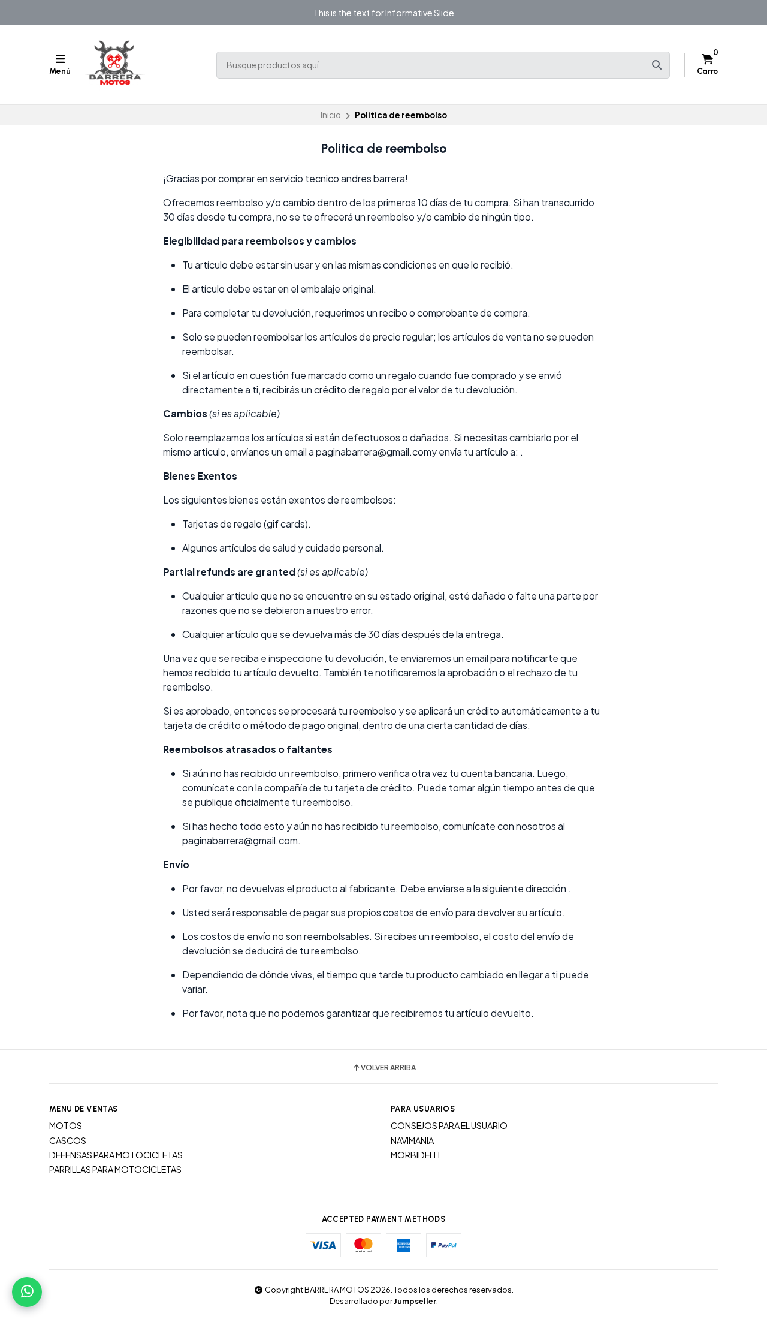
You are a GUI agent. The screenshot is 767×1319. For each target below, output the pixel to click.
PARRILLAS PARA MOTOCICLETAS (115, 1169)
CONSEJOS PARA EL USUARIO (449, 1125)
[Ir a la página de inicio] (115, 65)
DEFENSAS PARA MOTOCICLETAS (116, 1155)
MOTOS (65, 1125)
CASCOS (67, 1140)
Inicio (331, 115)
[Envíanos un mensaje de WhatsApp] (27, 1292)
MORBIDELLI (415, 1155)
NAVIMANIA (412, 1140)
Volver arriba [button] (388, 1067)
